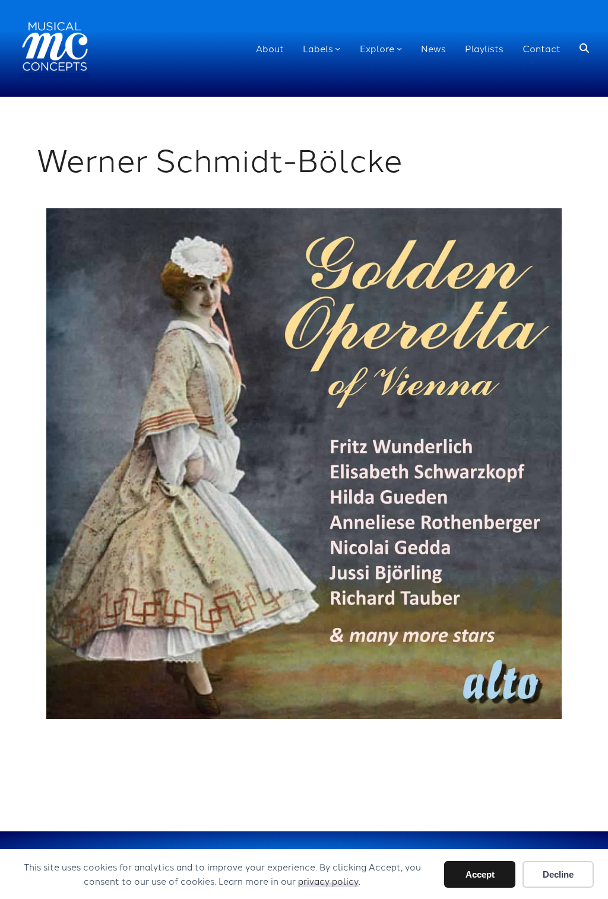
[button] (584, 48)
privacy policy (328, 881)
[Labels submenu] (337, 48)
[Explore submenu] (399, 48)
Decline (558, 874)
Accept (480, 874)
